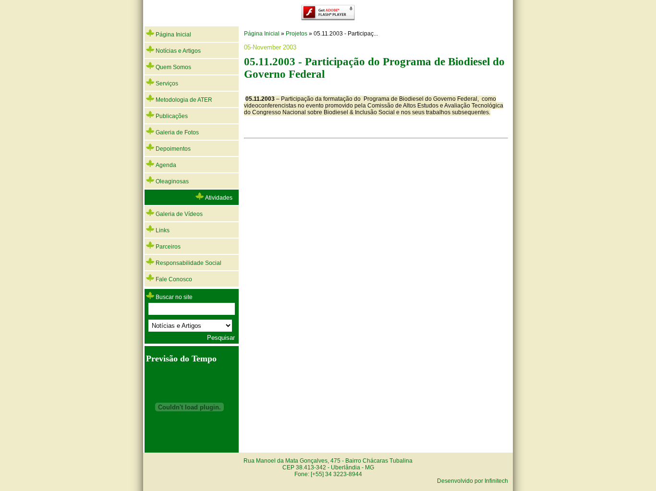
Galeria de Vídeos (178, 214)
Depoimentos (172, 148)
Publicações (171, 116)
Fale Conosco (173, 279)
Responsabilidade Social (187, 263)
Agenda (165, 165)
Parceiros (167, 246)
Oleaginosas (171, 181)
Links (162, 230)
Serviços (166, 83)
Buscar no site (174, 297)
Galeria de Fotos (176, 132)
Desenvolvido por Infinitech (472, 481)
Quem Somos (172, 67)
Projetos (296, 33)
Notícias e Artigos (177, 51)
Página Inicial (172, 34)
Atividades (218, 197)
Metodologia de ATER (183, 99)
